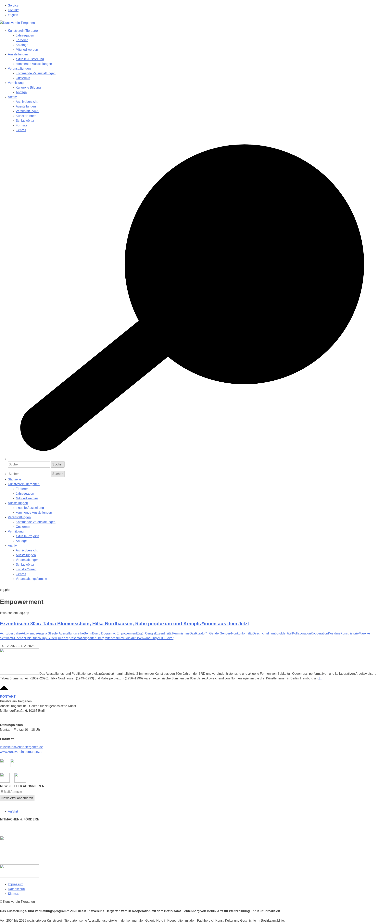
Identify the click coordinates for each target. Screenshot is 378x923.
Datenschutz (16, 889)
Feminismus (180, 633)
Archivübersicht (26, 101)
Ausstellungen (18, 54)
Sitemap (13, 893)
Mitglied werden (27, 49)
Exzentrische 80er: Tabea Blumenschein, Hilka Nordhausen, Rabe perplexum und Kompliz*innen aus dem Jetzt (124, 623)
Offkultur (31, 638)
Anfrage (21, 92)
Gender (214, 633)
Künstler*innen (26, 116)
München (18, 638)
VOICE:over (165, 638)
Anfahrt (13, 811)
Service (13, 5)
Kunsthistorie (349, 633)
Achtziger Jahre (11, 633)
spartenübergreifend (100, 638)
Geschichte (260, 633)
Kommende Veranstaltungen (36, 73)
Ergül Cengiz (146, 633)
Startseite (14, 479)
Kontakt (13, 10)
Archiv (12, 97)
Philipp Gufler (46, 638)
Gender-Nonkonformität (236, 633)
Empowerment (127, 633)
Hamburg (274, 633)
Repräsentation (75, 638)
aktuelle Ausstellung (30, 59)
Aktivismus (29, 633)
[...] (321, 678)
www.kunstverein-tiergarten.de (21, 751)
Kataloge (22, 45)
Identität (286, 633)
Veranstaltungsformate (31, 578)
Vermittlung (16, 82)
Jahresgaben (25, 35)
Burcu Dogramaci (104, 633)
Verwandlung (147, 638)
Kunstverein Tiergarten (24, 30)
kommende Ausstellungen (34, 63)
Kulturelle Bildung (28, 87)
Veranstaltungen (19, 68)
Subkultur (131, 638)
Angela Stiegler (48, 633)
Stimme (119, 638)
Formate (21, 125)
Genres (21, 130)
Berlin (88, 633)
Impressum (15, 884)
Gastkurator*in (199, 633)
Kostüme (334, 633)
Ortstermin (23, 78)
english (13, 15)
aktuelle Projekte (27, 536)
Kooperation (319, 633)
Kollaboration (301, 633)
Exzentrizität (163, 633)
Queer (60, 638)
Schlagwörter (25, 120)
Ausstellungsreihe (71, 633)
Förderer (22, 40)
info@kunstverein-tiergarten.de (21, 747)
